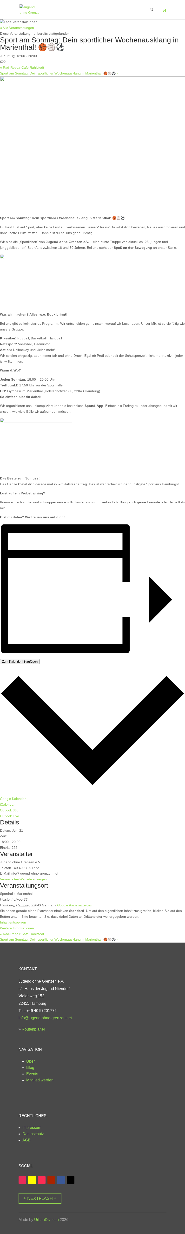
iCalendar (7, 804)
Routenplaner (33, 1029)
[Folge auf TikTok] (42, 1180)
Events (32, 1074)
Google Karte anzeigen (74, 905)
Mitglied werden (39, 1080)
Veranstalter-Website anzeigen (23, 879)
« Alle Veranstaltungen (17, 28)
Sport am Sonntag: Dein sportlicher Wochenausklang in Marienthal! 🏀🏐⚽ (59, 73)
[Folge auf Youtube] (51, 1180)
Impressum (32, 1128)
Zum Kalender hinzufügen (20, 661)
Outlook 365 (9, 810)
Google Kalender (13, 799)
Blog (30, 1067)
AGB (27, 1140)
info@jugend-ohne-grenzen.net (45, 1018)
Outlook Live (9, 816)
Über (31, 1061)
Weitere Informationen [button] (17, 928)
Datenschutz (33, 1134)
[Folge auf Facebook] (61, 1180)
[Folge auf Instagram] (22, 1180)
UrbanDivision (46, 1220)
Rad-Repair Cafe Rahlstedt (22, 67)
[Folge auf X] (70, 1180)
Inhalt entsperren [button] (13, 922)
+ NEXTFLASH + (40, 1198)
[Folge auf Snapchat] (32, 1180)
